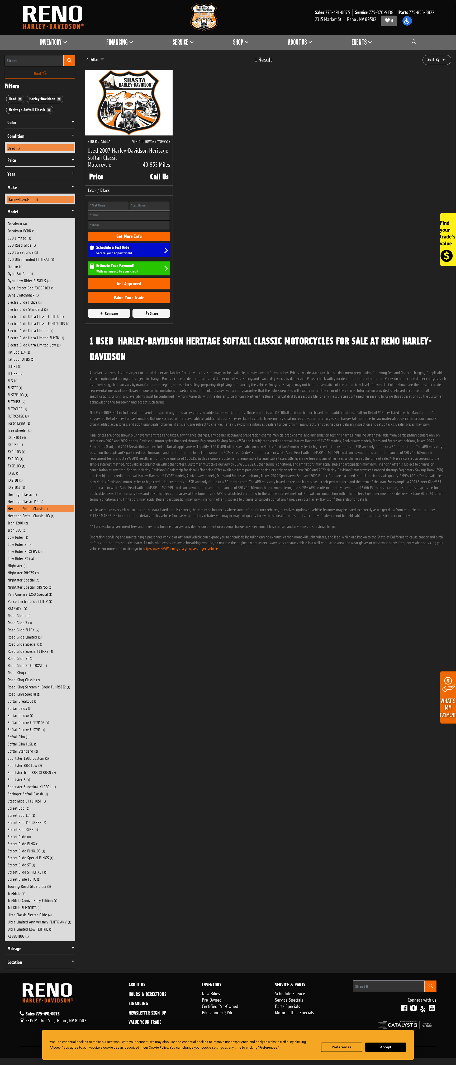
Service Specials (289, 999)
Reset (38, 73)
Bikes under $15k (217, 1011)
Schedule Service (290, 992)
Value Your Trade (129, 297)
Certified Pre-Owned (220, 1005)
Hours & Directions (148, 994)
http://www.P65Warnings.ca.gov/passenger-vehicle (180, 548)
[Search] (69, 60)
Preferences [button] (268, 1047)
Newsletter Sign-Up (147, 1013)
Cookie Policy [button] (158, 1047)
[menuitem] (40, 147)
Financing (138, 1003)
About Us (137, 984)
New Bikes (211, 992)
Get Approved (129, 283)
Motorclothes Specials (294, 1011)
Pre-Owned (212, 999)
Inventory (211, 984)
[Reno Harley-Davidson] (56, 17)
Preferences (342, 1047)
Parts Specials (287, 1005)
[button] (407, 21)
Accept (385, 1047)
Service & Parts (290, 984)
